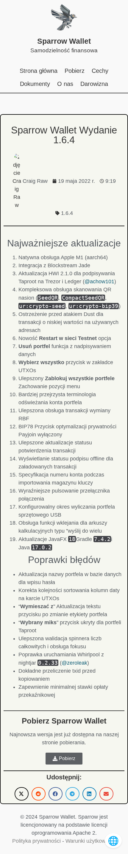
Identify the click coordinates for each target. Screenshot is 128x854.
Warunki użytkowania (90, 841)
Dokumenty (35, 84)
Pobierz (75, 70)
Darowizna (94, 84)
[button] (22, 793)
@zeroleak (74, 663)
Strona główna (38, 70)
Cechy (100, 70)
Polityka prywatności (36, 841)
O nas (65, 84)
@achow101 (99, 281)
